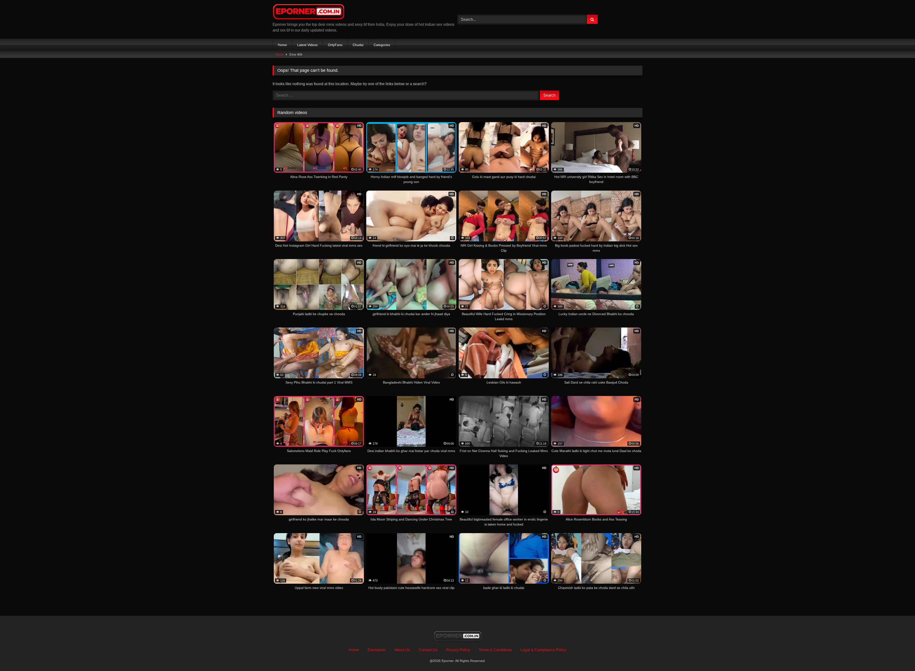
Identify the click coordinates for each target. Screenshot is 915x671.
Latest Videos (307, 45)
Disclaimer (377, 650)
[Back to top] (900, 656)
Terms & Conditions (495, 650)
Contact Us (428, 650)
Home (282, 45)
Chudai (358, 45)
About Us (402, 650)
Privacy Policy (458, 650)
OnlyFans (335, 45)
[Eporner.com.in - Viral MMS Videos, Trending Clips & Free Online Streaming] (308, 13)
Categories (382, 45)
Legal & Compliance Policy (543, 650)
